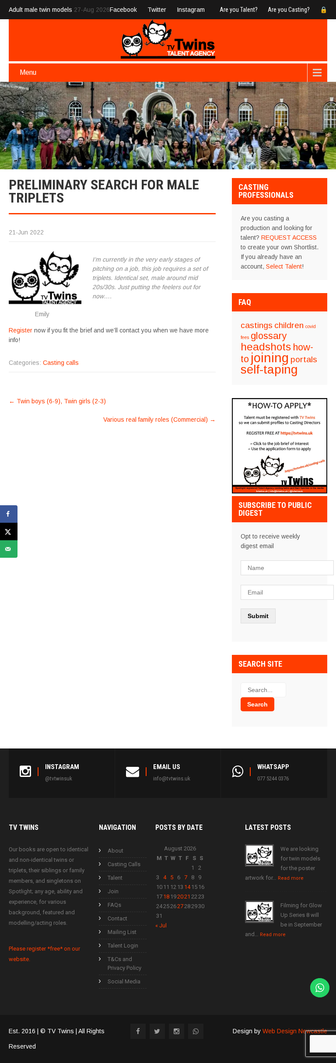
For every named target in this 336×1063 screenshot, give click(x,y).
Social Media (124, 981)
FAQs (114, 905)
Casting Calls (124, 864)
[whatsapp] (195, 1031)
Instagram (191, 9)
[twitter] (157, 1031)
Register (20, 330)
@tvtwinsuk (58, 778)
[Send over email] (9, 549)
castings (257, 325)
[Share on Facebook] (9, 514)
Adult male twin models (40, 9)
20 (180, 896)
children (289, 325)
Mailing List (122, 932)
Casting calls (61, 362)
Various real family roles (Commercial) (159, 419)
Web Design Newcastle (294, 1031)
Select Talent (284, 266)
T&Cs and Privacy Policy (124, 963)
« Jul (161, 925)
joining (270, 357)
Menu (28, 72)
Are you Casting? (289, 9)
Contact (117, 918)
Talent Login (123, 945)
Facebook (123, 9)
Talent (115, 877)
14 (187, 887)
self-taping (269, 369)
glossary (269, 335)
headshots (266, 347)
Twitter (156, 9)
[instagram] (176, 1031)
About (115, 850)
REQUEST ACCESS (289, 237)
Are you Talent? (239, 9)
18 (166, 896)
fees (245, 337)
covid (310, 326)
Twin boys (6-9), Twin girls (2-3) (57, 401)
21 (187, 896)
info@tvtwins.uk (171, 778)
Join (113, 891)
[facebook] (138, 1031)
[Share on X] (9, 531)
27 (180, 906)
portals (303, 359)
